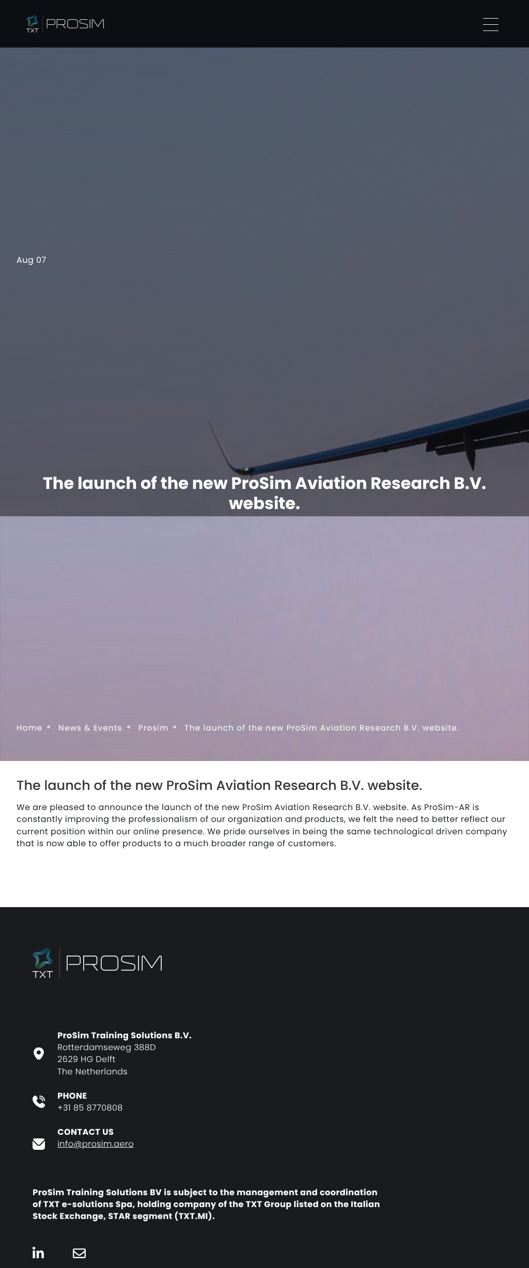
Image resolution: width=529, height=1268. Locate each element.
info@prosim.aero (95, 1144)
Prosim (153, 728)
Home (29, 728)
